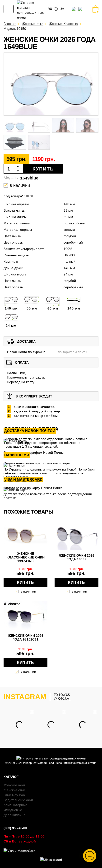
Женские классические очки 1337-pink (26, 557)
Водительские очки (18, 800)
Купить (43, 168)
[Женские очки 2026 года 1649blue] (51, 84)
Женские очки (14, 790)
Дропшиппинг (14, 815)
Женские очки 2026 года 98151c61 (25, 637)
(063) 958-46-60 (15, 828)
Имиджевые (13, 810)
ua (62, 9)
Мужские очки (14, 785)
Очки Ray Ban (14, 795)
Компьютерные (15, 805)
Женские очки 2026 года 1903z (76, 557)
